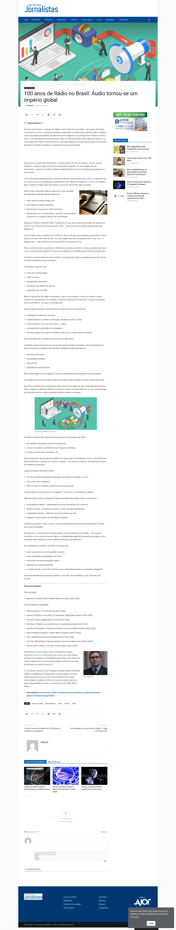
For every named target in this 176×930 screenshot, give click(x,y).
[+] (37, 859)
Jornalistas (103, 897)
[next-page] (29, 796)
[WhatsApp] (43, 114)
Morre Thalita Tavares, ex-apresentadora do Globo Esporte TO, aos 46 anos (137, 172)
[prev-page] (25, 796)
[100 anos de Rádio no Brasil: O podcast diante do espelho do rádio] (37, 776)
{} (36, 856)
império (67, 703)
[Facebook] (32, 114)
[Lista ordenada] (45, 853)
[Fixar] (43, 853)
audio (60, 703)
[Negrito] (36, 853)
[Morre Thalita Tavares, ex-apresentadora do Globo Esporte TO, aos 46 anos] (119, 172)
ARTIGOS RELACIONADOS (35, 762)
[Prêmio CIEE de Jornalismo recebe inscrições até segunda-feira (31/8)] (119, 196)
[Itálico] (38, 853)
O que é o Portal (69, 897)
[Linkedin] (26, 114)
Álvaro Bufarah (50, 703)
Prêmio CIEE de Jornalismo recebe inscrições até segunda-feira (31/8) (138, 195)
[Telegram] (48, 114)
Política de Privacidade (72, 904)
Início (26, 84)
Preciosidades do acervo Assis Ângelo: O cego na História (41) (89, 729)
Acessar (103, 832)
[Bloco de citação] (50, 853)
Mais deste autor (54, 762)
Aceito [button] (151, 923)
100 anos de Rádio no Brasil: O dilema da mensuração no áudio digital (64, 789)
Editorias (102, 900)
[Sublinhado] (40, 853)
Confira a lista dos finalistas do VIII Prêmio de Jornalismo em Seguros (42, 729)
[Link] (55, 853)
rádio (74, 703)
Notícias (102, 904)
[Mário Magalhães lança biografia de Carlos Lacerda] (119, 149)
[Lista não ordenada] (48, 853)
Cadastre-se (103, 908)
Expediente (67, 900)
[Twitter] (37, 114)
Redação (30, 105)
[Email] (54, 114)
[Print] (59, 114)
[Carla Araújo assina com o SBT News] (119, 161)
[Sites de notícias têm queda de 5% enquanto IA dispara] (119, 185)
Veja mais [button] (134, 917)
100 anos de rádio (37, 703)
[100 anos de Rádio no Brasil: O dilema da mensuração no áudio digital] (66, 776)
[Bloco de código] (52, 853)
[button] (149, 20)
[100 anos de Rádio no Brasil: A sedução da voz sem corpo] (94, 776)
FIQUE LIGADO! (35, 84)
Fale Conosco (68, 908)
